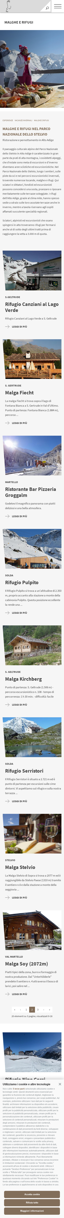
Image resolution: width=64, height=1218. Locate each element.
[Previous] (46, 104)
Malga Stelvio (20, 867)
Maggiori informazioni (32, 1211)
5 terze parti (19, 1089)
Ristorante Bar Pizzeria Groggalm (30, 492)
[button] (60, 1084)
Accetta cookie (32, 1194)
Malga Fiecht (19, 393)
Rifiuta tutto (32, 1202)
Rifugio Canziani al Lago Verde (32, 307)
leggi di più (19, 326)
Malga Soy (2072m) (26, 964)
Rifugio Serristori (24, 771)
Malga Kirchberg (23, 679)
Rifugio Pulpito (22, 582)
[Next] (58, 104)
